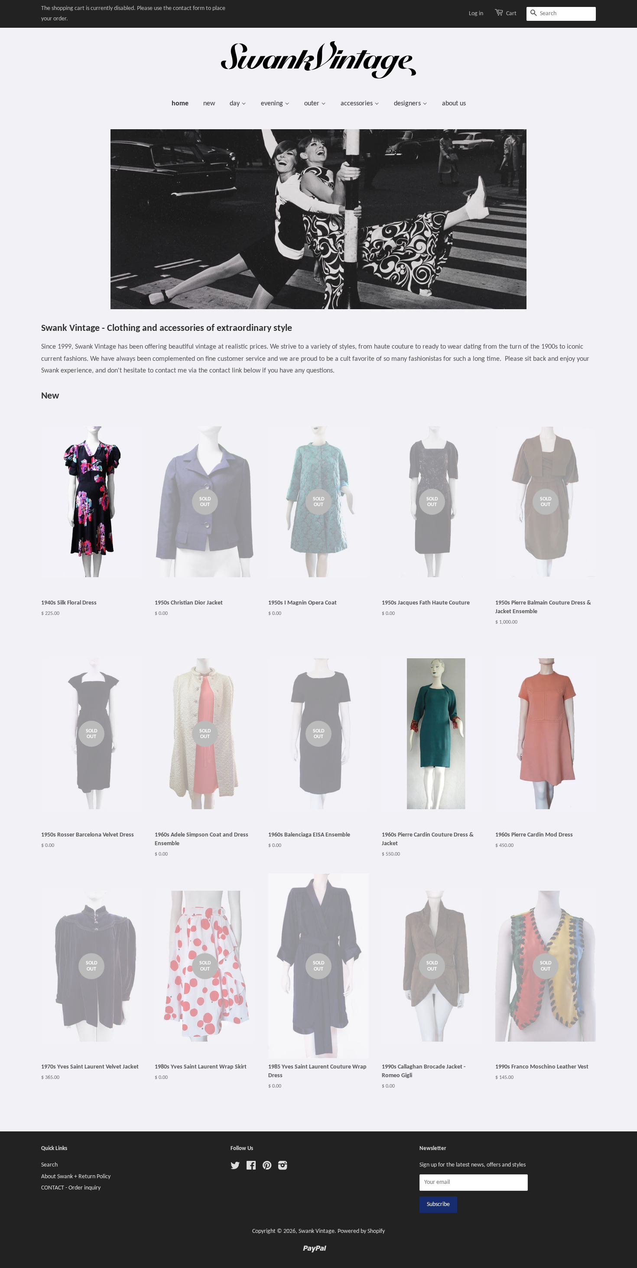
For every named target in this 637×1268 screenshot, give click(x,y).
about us (454, 103)
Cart (511, 13)
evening (273, 103)
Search (49, 1165)
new (209, 103)
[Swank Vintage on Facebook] (251, 1167)
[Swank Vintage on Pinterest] (267, 1167)
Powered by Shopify (361, 1231)
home (180, 103)
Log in (476, 13)
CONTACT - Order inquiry (71, 1188)
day (235, 103)
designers (408, 103)
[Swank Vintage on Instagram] (282, 1167)
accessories (357, 103)
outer (312, 103)
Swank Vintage (317, 1231)
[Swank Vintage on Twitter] (235, 1167)
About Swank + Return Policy (75, 1177)
